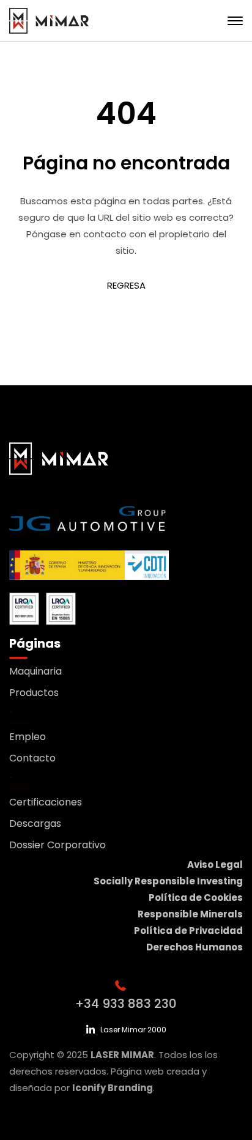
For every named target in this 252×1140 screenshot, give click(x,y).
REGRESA (126, 285)
